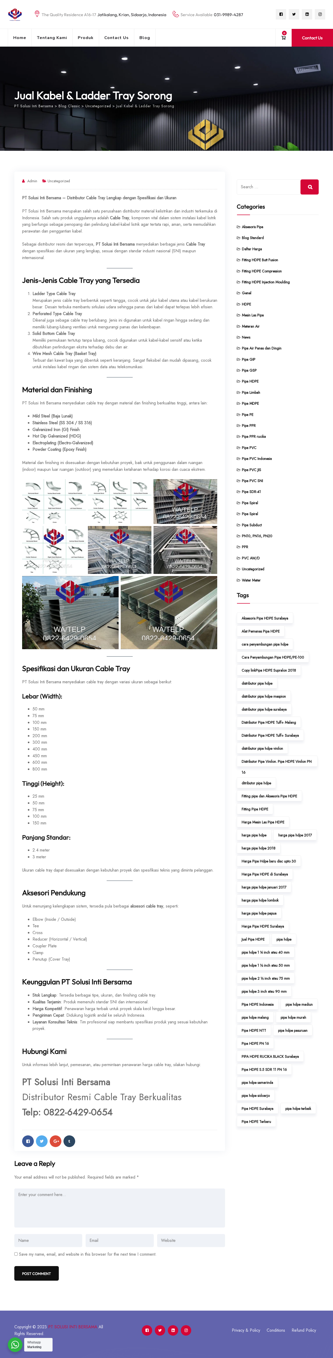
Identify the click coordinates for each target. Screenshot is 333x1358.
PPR (245, 546)
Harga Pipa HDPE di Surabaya (265, 874)
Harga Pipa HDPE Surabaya (263, 926)
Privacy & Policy (246, 1330)
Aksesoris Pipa (252, 226)
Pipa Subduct (252, 525)
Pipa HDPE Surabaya (257, 1108)
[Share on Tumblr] (69, 1141)
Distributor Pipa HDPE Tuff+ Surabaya (270, 735)
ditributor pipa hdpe (256, 783)
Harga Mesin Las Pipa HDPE (263, 822)
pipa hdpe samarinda (257, 1082)
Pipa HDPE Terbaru (256, 1121)
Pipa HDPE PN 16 (255, 1043)
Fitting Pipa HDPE (255, 809)
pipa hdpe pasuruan (293, 1030)
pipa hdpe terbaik (298, 1108)
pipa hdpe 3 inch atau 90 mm (264, 991)
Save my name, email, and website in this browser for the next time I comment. (88, 1254)
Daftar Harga (252, 249)
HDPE (246, 304)
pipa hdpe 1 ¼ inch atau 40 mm (266, 952)
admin (32, 181)
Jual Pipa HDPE (253, 939)
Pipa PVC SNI (252, 480)
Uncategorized (59, 181)
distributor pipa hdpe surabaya (264, 709)
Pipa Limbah (251, 392)
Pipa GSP (249, 370)
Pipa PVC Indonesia (257, 458)
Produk (86, 38)
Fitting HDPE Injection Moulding (266, 282)
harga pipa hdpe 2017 (295, 835)
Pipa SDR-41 (251, 491)
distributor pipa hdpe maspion (264, 696)
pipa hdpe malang (255, 1017)
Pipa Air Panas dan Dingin (261, 348)
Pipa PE (247, 414)
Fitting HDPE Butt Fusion (260, 259)
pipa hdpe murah (293, 1017)
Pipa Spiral (250, 502)
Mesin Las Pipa (253, 315)
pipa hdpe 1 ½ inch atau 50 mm (266, 965)
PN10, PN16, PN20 (257, 536)
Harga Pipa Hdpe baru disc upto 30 (269, 861)
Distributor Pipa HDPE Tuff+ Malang (269, 722)
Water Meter (251, 580)
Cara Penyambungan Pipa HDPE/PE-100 (273, 657)
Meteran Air (251, 326)
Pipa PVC (249, 447)
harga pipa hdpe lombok (260, 900)
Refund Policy (304, 1330)
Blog (144, 38)
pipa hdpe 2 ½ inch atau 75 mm (266, 978)
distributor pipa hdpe (257, 683)
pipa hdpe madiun (299, 1004)
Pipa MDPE (250, 403)
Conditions (276, 1330)
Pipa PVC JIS (251, 469)
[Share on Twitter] (42, 1141)
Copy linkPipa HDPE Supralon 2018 (269, 670)
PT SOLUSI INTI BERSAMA (72, 1327)
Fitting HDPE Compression (262, 271)
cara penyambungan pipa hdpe (265, 644)
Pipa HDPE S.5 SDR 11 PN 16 (264, 1069)
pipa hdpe (284, 939)
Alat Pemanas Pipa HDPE (261, 631)
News (246, 337)
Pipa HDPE (250, 381)
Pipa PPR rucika (254, 436)
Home (19, 38)
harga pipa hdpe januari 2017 (264, 887)
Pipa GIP (248, 359)
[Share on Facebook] (28, 1141)
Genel (246, 293)
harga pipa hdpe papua (259, 913)
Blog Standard (253, 237)
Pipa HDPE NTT (254, 1030)
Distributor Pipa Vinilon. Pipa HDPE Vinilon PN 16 (277, 763)
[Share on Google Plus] (55, 1141)
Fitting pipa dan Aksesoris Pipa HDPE (269, 796)
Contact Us (116, 38)
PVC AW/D (251, 558)
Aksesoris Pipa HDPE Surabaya (265, 618)
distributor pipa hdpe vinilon (262, 748)
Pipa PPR (249, 425)
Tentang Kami (52, 38)
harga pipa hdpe (254, 835)
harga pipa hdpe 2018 (259, 848)
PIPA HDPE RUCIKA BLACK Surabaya (270, 1056)
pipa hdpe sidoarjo (256, 1095)
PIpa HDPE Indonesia (258, 1004)
